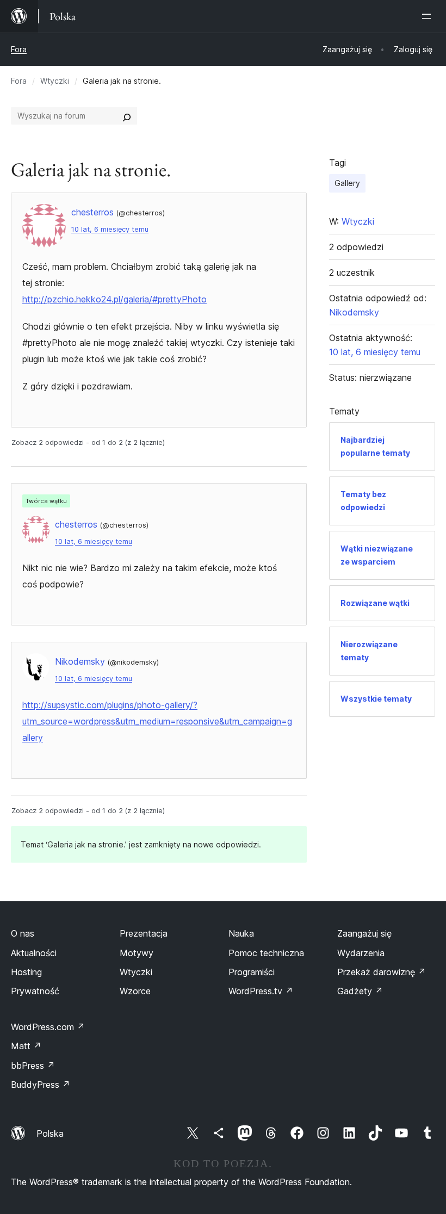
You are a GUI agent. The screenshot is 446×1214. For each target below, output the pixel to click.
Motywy (136, 952)
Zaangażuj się (364, 933)
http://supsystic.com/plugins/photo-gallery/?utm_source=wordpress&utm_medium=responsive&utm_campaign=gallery (157, 721)
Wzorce (135, 991)
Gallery (347, 183)
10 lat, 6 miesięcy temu (109, 229)
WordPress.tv (260, 991)
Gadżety (360, 991)
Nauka (241, 933)
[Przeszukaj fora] (126, 116)
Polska (50, 1133)
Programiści (251, 972)
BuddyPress (40, 1084)
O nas (22, 933)
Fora (19, 49)
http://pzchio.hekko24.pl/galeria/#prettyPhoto (114, 299)
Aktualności (34, 952)
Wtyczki (54, 80)
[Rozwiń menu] (428, 16)
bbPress (33, 1065)
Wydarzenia (361, 952)
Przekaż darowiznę (381, 972)
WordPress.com (48, 1026)
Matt (26, 1045)
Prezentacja (144, 933)
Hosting (26, 972)
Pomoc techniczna (266, 952)
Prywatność (35, 991)
